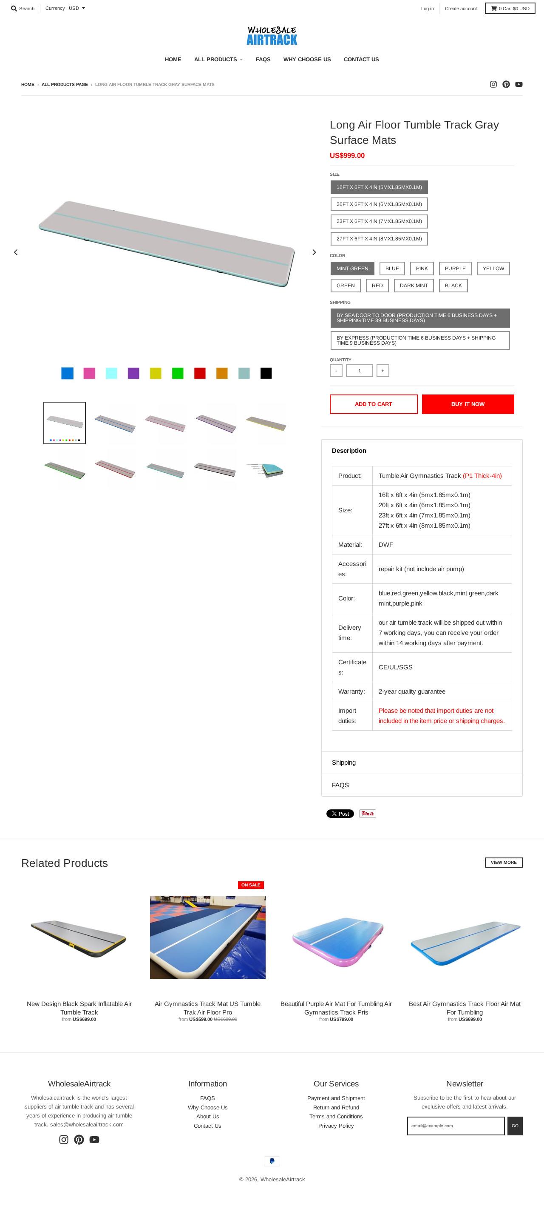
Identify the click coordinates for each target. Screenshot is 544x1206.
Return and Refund (336, 1107)
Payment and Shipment (336, 1098)
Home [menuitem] (173, 59)
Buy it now (467, 404)
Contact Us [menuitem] (361, 59)
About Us (207, 1116)
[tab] (422, 451)
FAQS (207, 1098)
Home (27, 84)
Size (335, 174)
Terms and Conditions (336, 1116)
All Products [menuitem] (215, 59)
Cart (514, 8)
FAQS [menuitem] (263, 59)
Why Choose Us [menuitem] (307, 59)
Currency (55, 8)
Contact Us (207, 1126)
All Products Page (65, 84)
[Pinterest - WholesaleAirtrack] (506, 84)
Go (515, 1125)
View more (504, 862)
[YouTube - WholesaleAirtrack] (519, 84)
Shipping (340, 302)
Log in (427, 8)
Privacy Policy (336, 1126)
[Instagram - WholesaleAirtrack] (493, 84)
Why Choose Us (208, 1107)
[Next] (314, 252)
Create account (461, 8)
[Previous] (16, 252)
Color (337, 255)
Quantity (340, 359)
